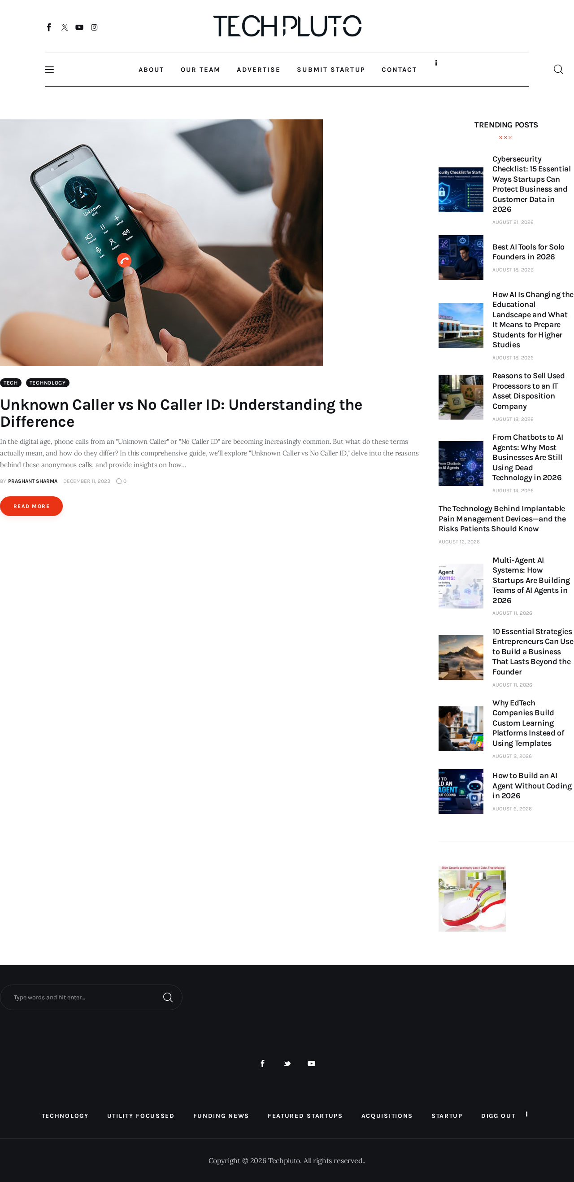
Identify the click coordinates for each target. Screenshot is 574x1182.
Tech (11, 383)
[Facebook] (49, 26)
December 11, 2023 (86, 481)
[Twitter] (64, 26)
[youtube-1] (311, 1064)
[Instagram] (94, 26)
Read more (31, 506)
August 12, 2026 (459, 541)
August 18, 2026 (513, 270)
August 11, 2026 (512, 613)
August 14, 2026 (513, 490)
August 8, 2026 (512, 756)
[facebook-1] (262, 1064)
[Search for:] (91, 996)
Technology (48, 383)
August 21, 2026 (513, 222)
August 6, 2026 (512, 809)
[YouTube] (79, 26)
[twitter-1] (287, 1064)
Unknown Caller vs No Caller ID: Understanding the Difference (181, 413)
